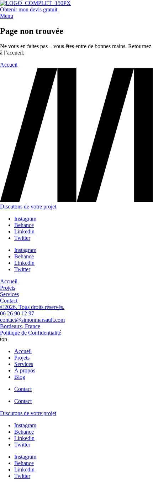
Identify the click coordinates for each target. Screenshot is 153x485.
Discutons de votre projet (28, 206)
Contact (23, 389)
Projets (22, 358)
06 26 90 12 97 (17, 313)
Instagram (25, 219)
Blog (19, 377)
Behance (24, 225)
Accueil (23, 351)
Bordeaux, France (20, 326)
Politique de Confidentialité (30, 333)
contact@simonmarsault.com (32, 320)
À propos (24, 370)
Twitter (22, 238)
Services (23, 364)
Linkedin (24, 231)
